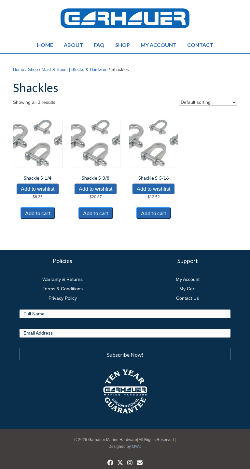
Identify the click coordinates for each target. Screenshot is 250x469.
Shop (122, 45)
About (73, 45)
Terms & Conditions (63, 288)
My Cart (187, 288)
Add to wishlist (37, 189)
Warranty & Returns (62, 279)
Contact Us (187, 298)
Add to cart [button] (37, 213)
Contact (200, 45)
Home (45, 45)
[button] (125, 354)
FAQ (99, 45)
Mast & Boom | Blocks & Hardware (74, 69)
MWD (137, 446)
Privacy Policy (63, 298)
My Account (158, 45)
